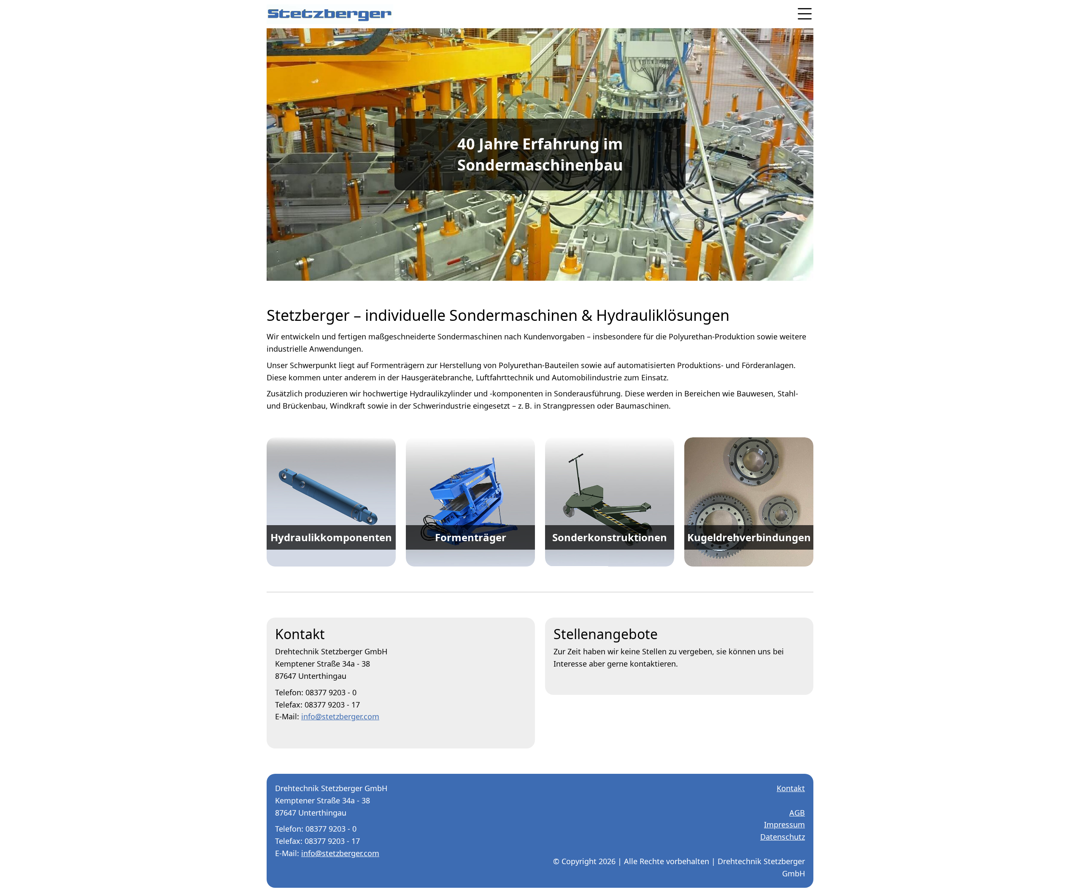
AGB (797, 813)
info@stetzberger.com (340, 716)
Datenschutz (782, 837)
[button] (800, 14)
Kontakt (791, 788)
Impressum (784, 824)
